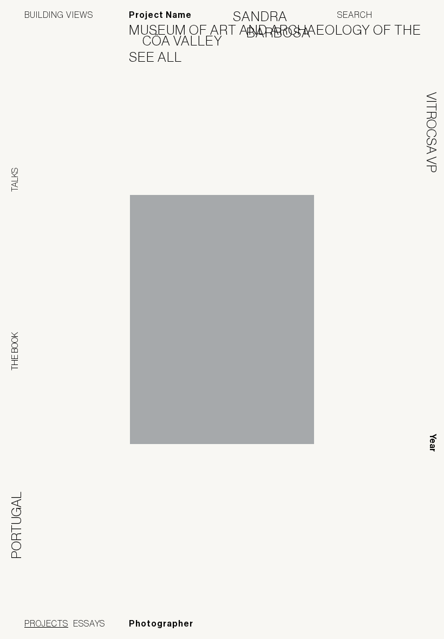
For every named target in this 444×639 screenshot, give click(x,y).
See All (162, 56)
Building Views (58, 14)
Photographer (161, 623)
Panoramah (322, 625)
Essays (89, 623)
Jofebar (391, 621)
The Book (14, 351)
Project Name (160, 15)
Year (433, 443)
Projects (46, 623)
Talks (14, 180)
